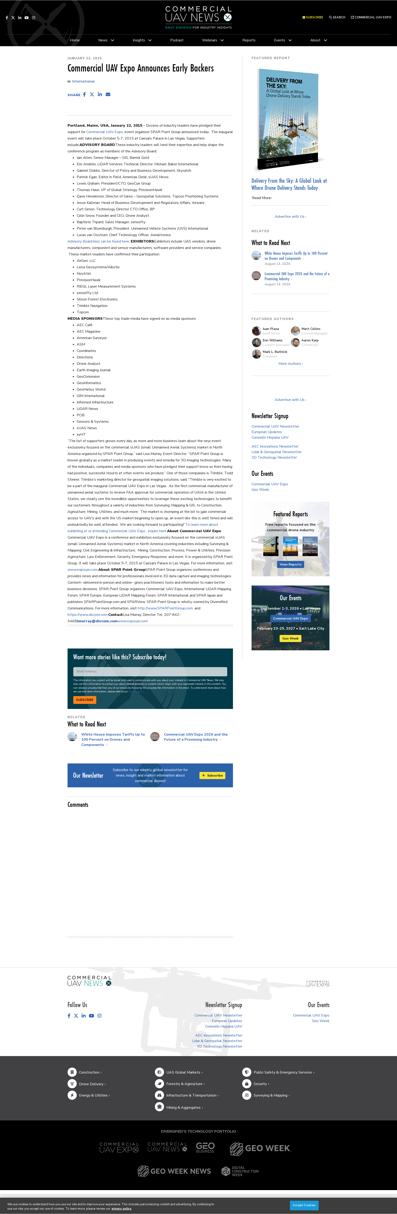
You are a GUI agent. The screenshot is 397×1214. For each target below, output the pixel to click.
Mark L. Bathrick (275, 351)
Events (279, 40)
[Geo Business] (205, 1149)
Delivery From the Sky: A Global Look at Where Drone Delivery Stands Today (289, 184)
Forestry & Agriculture (184, 1083)
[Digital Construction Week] (240, 1171)
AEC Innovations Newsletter (275, 446)
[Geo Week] (260, 1149)
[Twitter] (13, 18)
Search (338, 17)
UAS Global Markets (183, 1072)
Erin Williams (273, 340)
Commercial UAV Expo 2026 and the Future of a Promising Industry (196, 737)
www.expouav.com (83, 569)
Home (75, 40)
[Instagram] (33, 18)
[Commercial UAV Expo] (317, 983)
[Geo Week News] (174, 1171)
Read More (261, 197)
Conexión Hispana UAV (270, 437)
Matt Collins (310, 328)
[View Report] (270, 546)
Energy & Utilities (93, 1095)
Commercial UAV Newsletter (275, 426)
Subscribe (85, 700)
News (103, 40)
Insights (139, 40)
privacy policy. (122, 1209)
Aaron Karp (310, 340)
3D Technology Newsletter (274, 457)
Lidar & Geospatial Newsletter (277, 451)
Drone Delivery (91, 1084)
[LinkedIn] (19, 18)
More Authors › (290, 363)
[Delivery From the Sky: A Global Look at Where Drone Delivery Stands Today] (290, 119)
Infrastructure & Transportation (191, 1095)
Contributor (309, 345)
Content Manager (314, 333)
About (315, 40)
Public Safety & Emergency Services (283, 1072)
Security (260, 1083)
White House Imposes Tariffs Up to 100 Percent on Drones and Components (113, 739)
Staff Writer (271, 333)
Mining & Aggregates (183, 1107)
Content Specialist (276, 345)
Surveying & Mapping (270, 1095)
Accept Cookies (304, 1205)
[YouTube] (27, 18)
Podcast (177, 40)
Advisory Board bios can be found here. (99, 241)
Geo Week (260, 489)
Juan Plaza (271, 328)
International (83, 81)
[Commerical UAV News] (89, 980)
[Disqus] (150, 869)
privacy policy (136, 691)
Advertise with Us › (290, 216)
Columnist (270, 356)
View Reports (290, 564)
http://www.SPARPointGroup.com (165, 608)
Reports (248, 40)
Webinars (209, 40)
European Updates (267, 431)
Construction (89, 1072)
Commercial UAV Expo (372, 17)
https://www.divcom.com (88, 614)
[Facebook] (7, 18)
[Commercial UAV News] (167, 1149)
